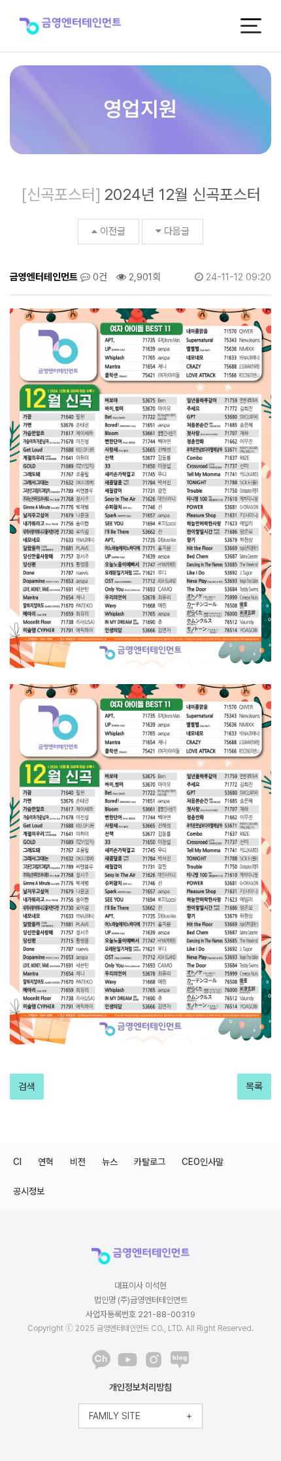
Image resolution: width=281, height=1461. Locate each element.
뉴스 (110, 1162)
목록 (254, 1086)
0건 (98, 277)
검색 (26, 1086)
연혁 (46, 1162)
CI (17, 1162)
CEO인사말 (202, 1162)
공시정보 (28, 1191)
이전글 (112, 231)
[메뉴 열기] (250, 25)
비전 (78, 1162)
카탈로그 (149, 1162)
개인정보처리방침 (140, 1387)
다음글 (177, 231)
